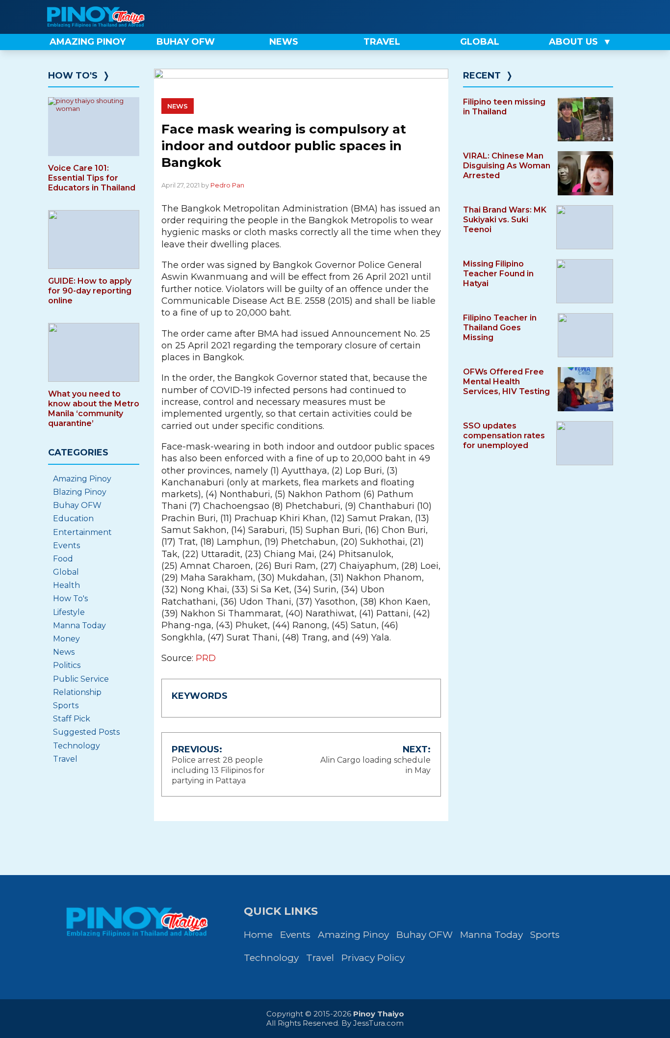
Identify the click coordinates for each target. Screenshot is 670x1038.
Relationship (77, 692)
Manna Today (79, 625)
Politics (66, 665)
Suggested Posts (86, 732)
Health (66, 585)
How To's (73, 75)
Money (66, 638)
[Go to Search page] (544, 16)
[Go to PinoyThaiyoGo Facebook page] (610, 16)
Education (73, 518)
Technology (76, 745)
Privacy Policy (373, 957)
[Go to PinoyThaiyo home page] (109, 16)
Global (66, 572)
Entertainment (82, 532)
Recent (482, 75)
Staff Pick (71, 718)
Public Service (81, 679)
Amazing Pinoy (82, 478)
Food (63, 558)
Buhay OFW (77, 505)
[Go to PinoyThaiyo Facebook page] (577, 16)
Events (66, 545)
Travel (65, 759)
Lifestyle (69, 612)
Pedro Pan (227, 185)
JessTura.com (378, 1023)
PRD (206, 658)
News (177, 106)
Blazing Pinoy (79, 492)
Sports (65, 705)
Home (258, 934)
